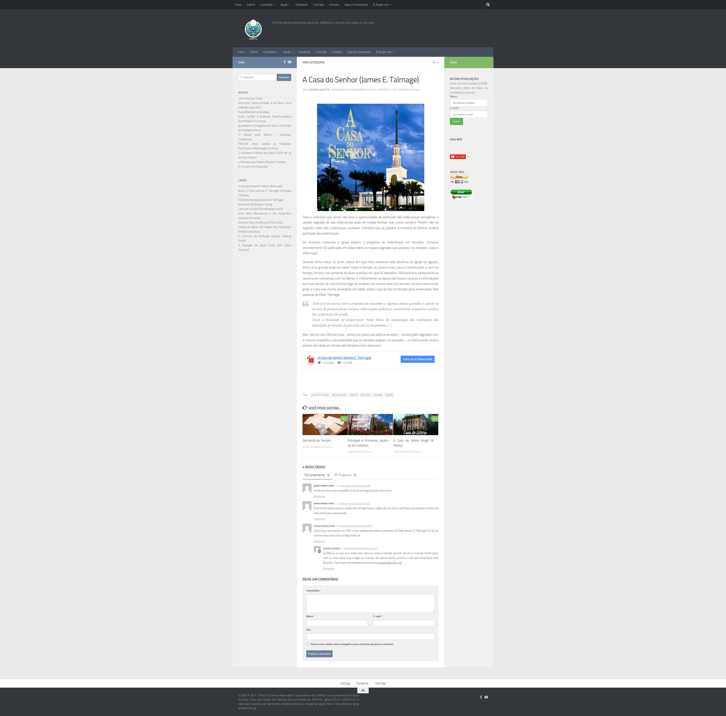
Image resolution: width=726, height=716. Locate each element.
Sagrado (354, 394)
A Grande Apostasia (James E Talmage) (260, 200)
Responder (319, 496)
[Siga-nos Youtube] (289, 62)
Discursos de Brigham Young (255, 204)
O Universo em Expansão (253, 166)
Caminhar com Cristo (250, 98)
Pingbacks (347, 475)
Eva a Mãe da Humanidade (253, 112)
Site (308, 629)
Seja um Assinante (356, 4)
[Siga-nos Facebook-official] (284, 62)
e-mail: (454, 108)
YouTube (318, 4)
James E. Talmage (320, 394)
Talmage (378, 394)
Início (238, 4)
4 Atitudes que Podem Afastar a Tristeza (262, 162)
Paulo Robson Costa (324, 525)
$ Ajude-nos (381, 4)
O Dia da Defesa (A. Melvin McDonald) (260, 186)
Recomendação (339, 394)
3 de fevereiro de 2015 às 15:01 (361, 548)
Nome (310, 616)
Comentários (319, 475)
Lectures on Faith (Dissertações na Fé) (260, 209)
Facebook (302, 4)
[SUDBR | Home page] (253, 28)
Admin (251, 4)
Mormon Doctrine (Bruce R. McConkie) (260, 222)
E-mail (377, 616)
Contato (334, 4)
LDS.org (345, 683)
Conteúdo (266, 4)
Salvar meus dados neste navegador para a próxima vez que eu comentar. (352, 644)
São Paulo (365, 394)
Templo (389, 394)
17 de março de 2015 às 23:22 (354, 503)
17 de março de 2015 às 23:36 (354, 485)
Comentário (313, 590)
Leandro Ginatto (319, 89)
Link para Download (417, 359)
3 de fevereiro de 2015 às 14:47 (355, 525)
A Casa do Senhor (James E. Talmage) (344, 358)
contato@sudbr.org (390, 562)
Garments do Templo (316, 440)
